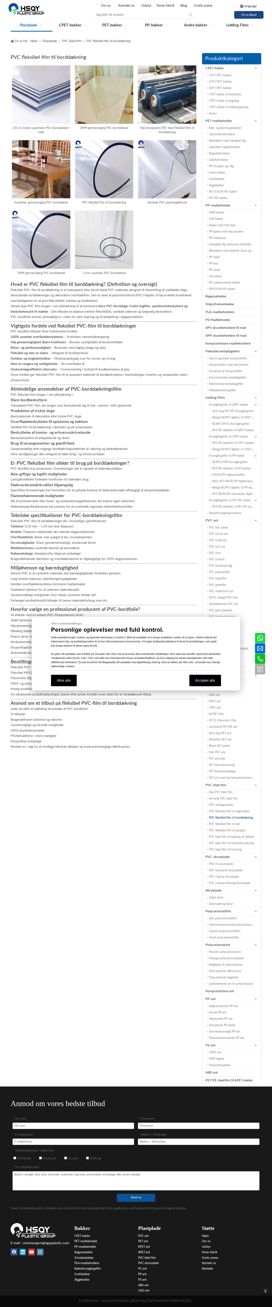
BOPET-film (216, 714)
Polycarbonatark (217, 945)
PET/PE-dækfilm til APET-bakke (228, 1080)
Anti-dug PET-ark (220, 733)
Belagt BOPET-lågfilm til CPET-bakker (236, 449)
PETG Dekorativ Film (222, 720)
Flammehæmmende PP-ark (226, 1038)
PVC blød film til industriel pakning (231, 843)
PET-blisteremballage (222, 771)
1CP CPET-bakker (220, 75)
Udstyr (146, 5)
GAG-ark (214, 695)
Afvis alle (64, 680)
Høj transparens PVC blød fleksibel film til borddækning (167, 130)
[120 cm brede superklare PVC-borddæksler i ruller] (41, 94)
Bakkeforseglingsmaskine (225, 513)
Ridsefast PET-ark (220, 739)
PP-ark (210, 999)
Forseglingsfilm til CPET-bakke (228, 436)
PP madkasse (217, 238)
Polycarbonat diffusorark (225, 971)
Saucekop (215, 276)
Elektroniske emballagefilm (226, 384)
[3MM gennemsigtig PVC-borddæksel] (104, 94)
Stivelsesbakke (83, 1257)
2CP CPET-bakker (220, 81)
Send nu (136, 1197)
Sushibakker (217, 179)
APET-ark (144, 1252)
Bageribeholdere (219, 153)
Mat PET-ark (217, 752)
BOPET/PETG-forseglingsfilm (231, 423)
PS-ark (210, 1045)
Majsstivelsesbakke (219, 304)
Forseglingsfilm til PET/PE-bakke (230, 500)
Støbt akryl (216, 897)
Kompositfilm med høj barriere (228, 364)
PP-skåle (214, 257)
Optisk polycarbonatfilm (225, 931)
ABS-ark (211, 1072)
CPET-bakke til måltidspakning (228, 107)
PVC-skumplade (217, 857)
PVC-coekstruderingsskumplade (229, 883)
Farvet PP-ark (217, 1012)
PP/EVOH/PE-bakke (222, 289)
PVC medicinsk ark (221, 591)
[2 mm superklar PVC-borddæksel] (104, 239)
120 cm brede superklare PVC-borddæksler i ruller (41, 130)
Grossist (72, 1158)
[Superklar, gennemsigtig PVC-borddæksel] (41, 169)
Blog (183, 5)
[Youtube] (31, 1252)
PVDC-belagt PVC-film (223, 597)
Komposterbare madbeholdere (228, 343)
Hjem (205, 1236)
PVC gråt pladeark (220, 610)
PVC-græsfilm (218, 585)
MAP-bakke (216, 212)
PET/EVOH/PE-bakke (223, 191)
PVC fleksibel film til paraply (227, 830)
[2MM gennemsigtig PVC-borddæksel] (41, 239)
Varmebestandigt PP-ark (224, 1031)
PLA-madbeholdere (219, 312)
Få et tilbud (248, 15)
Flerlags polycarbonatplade (226, 958)
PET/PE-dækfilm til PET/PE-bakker (234, 506)
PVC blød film (215, 785)
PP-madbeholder (218, 205)
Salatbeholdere (218, 159)
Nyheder (207, 1268)
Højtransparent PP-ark (223, 1006)
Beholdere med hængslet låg (227, 140)
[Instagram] (40, 1252)
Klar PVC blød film (221, 792)
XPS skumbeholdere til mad (225, 327)
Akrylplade (213, 890)
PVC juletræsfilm (219, 572)
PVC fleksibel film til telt (224, 824)
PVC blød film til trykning (225, 849)
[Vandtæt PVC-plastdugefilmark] (167, 169)
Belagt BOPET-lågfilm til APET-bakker (236, 417)
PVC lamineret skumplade (225, 870)
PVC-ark (211, 520)
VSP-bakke (216, 219)
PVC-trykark (217, 559)
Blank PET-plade (219, 746)
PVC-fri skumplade (221, 864)
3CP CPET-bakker (220, 88)
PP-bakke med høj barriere (226, 231)
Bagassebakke (215, 296)
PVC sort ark (217, 546)
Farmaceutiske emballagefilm (227, 377)
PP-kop (213, 263)
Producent (49, 1158)
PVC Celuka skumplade (224, 876)
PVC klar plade (218, 527)
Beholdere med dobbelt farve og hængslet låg (235, 250)
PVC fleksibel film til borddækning (104, 202)
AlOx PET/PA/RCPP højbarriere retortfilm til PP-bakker (236, 481)
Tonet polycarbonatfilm (224, 937)
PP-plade (214, 269)
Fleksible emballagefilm (222, 351)
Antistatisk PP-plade (222, 1025)
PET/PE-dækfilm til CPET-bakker (233, 443)
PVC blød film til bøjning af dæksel (231, 836)
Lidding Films (215, 397)
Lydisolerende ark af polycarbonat (231, 983)
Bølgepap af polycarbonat (225, 964)
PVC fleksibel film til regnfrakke (229, 811)
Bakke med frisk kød (222, 225)
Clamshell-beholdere (222, 134)
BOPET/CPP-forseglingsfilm (230, 462)
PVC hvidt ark (218, 540)
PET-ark (143, 1241)
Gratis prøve (203, 5)
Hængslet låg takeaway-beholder (230, 244)
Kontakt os (126, 5)
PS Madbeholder (217, 320)
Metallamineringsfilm (222, 390)
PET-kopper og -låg (221, 166)
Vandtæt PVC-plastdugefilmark (167, 202)
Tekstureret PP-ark (221, 1018)
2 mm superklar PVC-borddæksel (104, 273)
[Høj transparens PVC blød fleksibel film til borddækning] (167, 94)
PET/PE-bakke (218, 198)
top (265, 1291)
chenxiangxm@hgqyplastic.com (46, 1243)
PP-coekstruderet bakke (224, 282)
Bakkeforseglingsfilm (87, 1268)
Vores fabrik (165, 5)
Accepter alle (205, 680)
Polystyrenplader (220, 1065)
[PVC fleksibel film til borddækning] (104, 169)
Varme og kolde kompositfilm (228, 358)
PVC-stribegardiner (221, 805)
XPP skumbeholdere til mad (225, 335)
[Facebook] (14, 1252)
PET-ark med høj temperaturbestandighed (235, 777)
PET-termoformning (222, 765)
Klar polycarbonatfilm (223, 918)
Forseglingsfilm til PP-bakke (226, 455)
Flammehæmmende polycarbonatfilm (233, 924)
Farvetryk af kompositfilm (225, 371)
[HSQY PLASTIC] (33, 1230)
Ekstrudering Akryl (221, 904)
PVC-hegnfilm (218, 578)
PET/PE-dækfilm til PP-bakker (231, 468)
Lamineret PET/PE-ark (223, 726)
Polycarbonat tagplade (223, 977)
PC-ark (142, 1268)
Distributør (23, 1158)
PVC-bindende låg (220, 565)
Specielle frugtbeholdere (224, 147)
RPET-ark (215, 701)
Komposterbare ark (219, 991)
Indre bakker (217, 172)
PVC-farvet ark (218, 534)
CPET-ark (215, 707)
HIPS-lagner (216, 1058)
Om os (106, 5)
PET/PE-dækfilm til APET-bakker (233, 430)
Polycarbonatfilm (218, 911)
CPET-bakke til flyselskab (225, 94)
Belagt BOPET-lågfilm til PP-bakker (234, 487)
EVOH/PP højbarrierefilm (228, 474)
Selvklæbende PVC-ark (223, 604)
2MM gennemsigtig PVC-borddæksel (41, 273)
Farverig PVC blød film (223, 798)
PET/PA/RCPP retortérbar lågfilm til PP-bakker (236, 494)
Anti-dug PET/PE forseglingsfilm (233, 411)
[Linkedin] (22, 1252)
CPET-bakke (214, 68)
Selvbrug (95, 1158)
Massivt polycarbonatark (225, 952)
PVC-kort (215, 553)
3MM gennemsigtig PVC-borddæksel (104, 128)
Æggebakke (216, 185)
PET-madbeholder (218, 121)
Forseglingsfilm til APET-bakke (228, 404)
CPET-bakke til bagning (224, 100)
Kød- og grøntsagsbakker (225, 128)
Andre (213, 113)
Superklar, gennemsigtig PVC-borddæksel (41, 202)
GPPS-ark (215, 1052)
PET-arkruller (217, 758)
